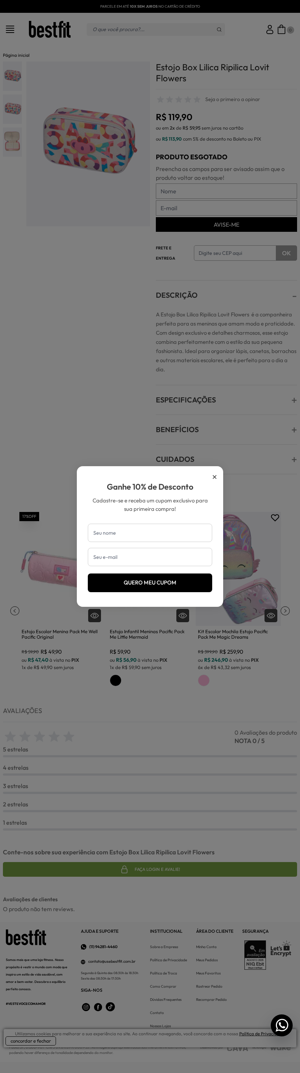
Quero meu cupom (150, 582)
